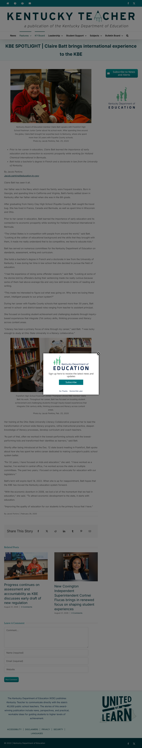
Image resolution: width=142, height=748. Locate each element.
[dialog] (71, 373)
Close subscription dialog (98, 354)
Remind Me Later (76, 391)
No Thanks (63, 391)
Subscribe (71, 382)
